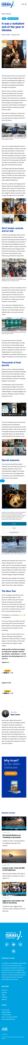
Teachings (4, 997)
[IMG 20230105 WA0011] (8, 213)
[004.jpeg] (8, 454)
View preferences (14, 532)
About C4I (4, 990)
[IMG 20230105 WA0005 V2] (20, 220)
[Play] (4, 414)
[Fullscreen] (24, 414)
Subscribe (4, 992)
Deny (14, 528)
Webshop (4, 999)
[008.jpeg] (20, 454)
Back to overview (6, 13)
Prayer (3, 994)
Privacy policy (4, 1034)
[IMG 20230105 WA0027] (14, 496)
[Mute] (22, 414)
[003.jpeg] (20, 446)
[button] (14, 409)
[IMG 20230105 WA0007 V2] (8, 222)
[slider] (13, 414)
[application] (14, 409)
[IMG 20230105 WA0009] (20, 213)
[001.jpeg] (8, 446)
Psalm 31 (21, 615)
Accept (14, 523)
